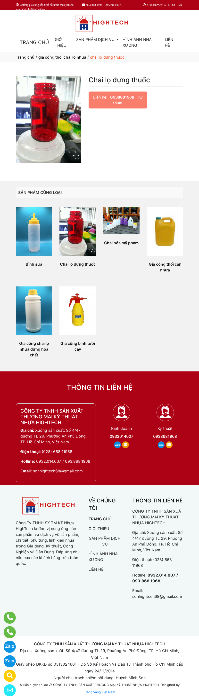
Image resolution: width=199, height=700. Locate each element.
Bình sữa (34, 264)
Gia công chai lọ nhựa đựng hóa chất (34, 349)
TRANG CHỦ (34, 42)
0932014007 (121, 436)
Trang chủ (25, 57)
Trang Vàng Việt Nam (99, 692)
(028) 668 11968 (57, 451)
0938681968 (122, 97)
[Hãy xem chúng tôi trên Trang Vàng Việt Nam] (6, 675)
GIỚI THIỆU (60, 42)
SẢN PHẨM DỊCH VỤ (96, 39)
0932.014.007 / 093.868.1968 (63, 461)
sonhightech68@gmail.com (58, 471)
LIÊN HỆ (169, 42)
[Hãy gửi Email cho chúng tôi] (6, 690)
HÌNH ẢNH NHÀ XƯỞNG (137, 42)
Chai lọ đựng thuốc (78, 264)
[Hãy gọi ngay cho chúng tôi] (6, 632)
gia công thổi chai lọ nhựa (62, 57)
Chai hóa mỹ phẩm (121, 242)
